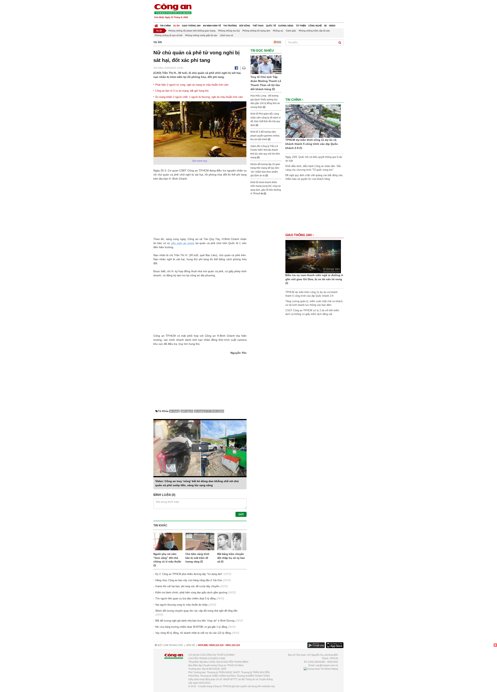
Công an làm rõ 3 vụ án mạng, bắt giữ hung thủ (182, 90)
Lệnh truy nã (226, 35)
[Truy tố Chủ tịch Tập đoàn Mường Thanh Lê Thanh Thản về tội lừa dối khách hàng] (266, 64)
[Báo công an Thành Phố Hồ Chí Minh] (172, 8)
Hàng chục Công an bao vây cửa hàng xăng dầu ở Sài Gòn (188, 580)
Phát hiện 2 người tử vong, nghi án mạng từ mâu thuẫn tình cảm (192, 84)
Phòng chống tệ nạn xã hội (168, 35)
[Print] (244, 68)
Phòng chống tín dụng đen (256, 31)
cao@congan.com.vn (327, 665)
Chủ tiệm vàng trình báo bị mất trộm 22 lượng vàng (197, 558)
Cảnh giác (291, 31)
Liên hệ (190, 645)
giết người (187, 411)
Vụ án (176, 25)
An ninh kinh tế (212, 25)
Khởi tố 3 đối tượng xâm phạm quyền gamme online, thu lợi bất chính (265, 135)
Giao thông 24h (191, 25)
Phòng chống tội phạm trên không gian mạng (192, 31)
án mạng (188, 243)
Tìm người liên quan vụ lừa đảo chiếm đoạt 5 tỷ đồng (185, 598)
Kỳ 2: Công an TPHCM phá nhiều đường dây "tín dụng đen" (189, 574)
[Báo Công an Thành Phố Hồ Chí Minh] (156, 24)
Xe (325, 25)
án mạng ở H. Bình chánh (209, 411)
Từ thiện (301, 25)
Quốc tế (271, 25)
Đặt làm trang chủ (170, 645)
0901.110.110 (233, 645)
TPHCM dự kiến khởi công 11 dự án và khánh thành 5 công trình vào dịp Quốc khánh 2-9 (311, 144)
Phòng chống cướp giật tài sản (201, 35)
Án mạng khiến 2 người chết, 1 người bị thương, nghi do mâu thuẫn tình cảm (199, 97)
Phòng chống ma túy (229, 31)
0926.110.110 (216, 645)
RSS (278, 42)
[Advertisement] (273, 11)
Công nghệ (315, 25)
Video (332, 25)
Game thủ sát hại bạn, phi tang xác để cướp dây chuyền (187, 586)
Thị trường (230, 25)
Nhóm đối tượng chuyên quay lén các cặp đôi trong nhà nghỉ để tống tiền (196, 610)
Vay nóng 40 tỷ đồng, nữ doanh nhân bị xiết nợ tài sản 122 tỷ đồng (193, 632)
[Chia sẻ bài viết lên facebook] (236, 68)
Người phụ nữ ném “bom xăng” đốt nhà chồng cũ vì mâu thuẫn (167, 558)
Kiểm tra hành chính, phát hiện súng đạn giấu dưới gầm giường (191, 592)
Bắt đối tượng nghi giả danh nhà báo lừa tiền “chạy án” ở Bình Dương (194, 620)
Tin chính (165, 25)
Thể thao (258, 25)
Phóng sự (278, 31)
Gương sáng (286, 25)
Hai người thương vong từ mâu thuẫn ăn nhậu (181, 604)
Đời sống (244, 25)
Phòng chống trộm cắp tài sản (314, 31)
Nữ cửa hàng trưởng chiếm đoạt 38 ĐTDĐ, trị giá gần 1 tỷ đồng (191, 626)
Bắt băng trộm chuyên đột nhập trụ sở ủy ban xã (231, 558)
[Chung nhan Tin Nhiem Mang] (321, 669)
